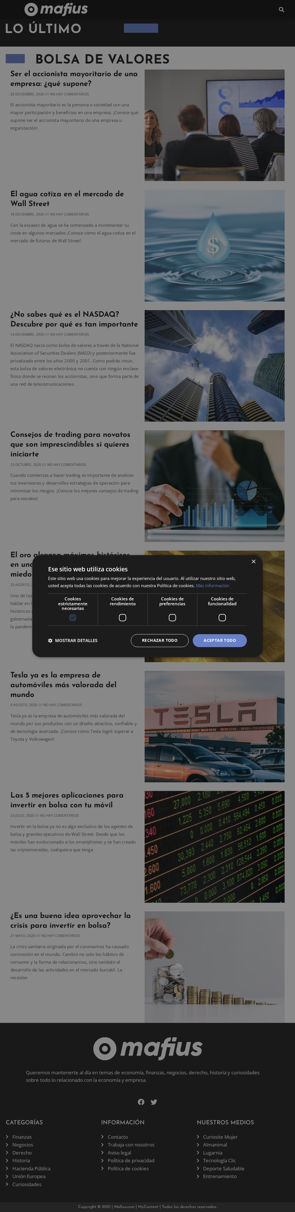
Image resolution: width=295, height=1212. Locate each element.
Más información (212, 585)
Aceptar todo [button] (220, 640)
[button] (72, 640)
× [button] (253, 562)
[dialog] (147, 606)
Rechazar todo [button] (159, 640)
